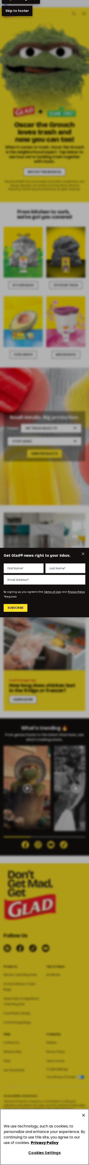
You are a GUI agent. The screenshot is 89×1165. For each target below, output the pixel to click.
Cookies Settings (44, 1152)
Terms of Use (52, 592)
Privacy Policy (76, 592)
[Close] (84, 1115)
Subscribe (16, 608)
